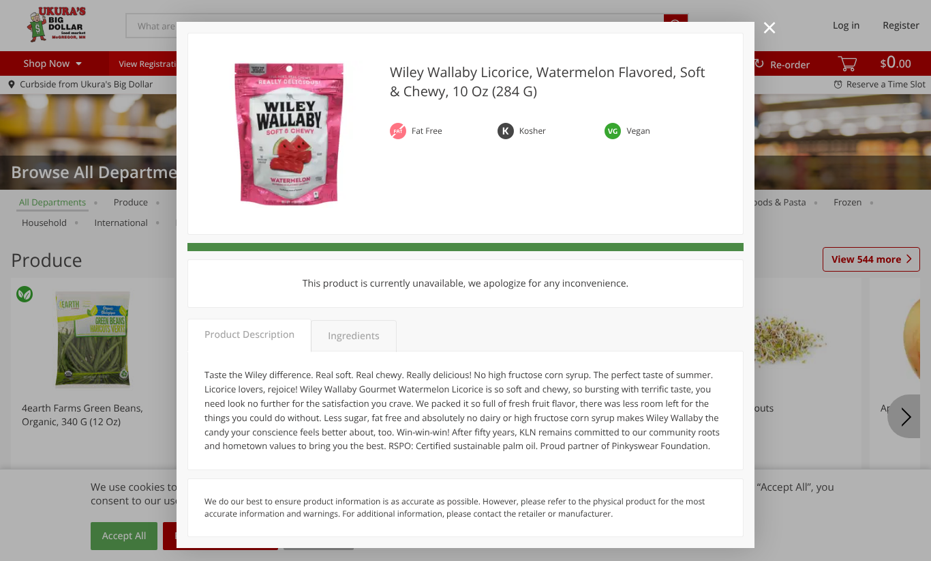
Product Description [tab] (249, 334)
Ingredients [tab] (353, 336)
